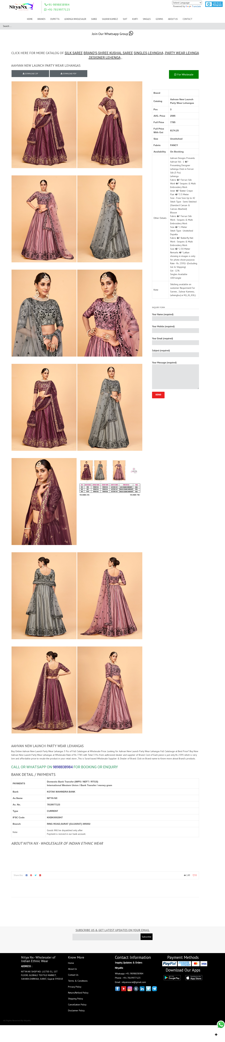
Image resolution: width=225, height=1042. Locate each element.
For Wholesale (185, 74)
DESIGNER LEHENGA (105, 58)
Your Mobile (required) (163, 326)
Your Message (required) (164, 362)
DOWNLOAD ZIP (31, 73)
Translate (196, 6)
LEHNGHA (155, 53)
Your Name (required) (162, 314)
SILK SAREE (74, 53)
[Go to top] (216, 1035)
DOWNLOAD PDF (69, 73)
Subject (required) (161, 350)
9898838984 (63, 767)
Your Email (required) (162, 338)
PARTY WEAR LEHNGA (182, 53)
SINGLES (140, 53)
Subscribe (146, 936)
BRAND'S (90, 53)
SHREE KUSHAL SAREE (115, 53)
